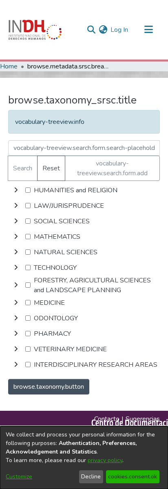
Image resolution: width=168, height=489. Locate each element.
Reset (51, 168)
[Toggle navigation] (148, 29)
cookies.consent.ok (132, 476)
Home (9, 66)
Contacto (106, 418)
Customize (19, 476)
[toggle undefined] (16, 190)
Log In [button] (120, 29)
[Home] (35, 30)
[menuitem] (103, 30)
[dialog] (84, 457)
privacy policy (105, 460)
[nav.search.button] (91, 30)
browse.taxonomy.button (48, 386)
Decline (91, 476)
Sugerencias (143, 418)
